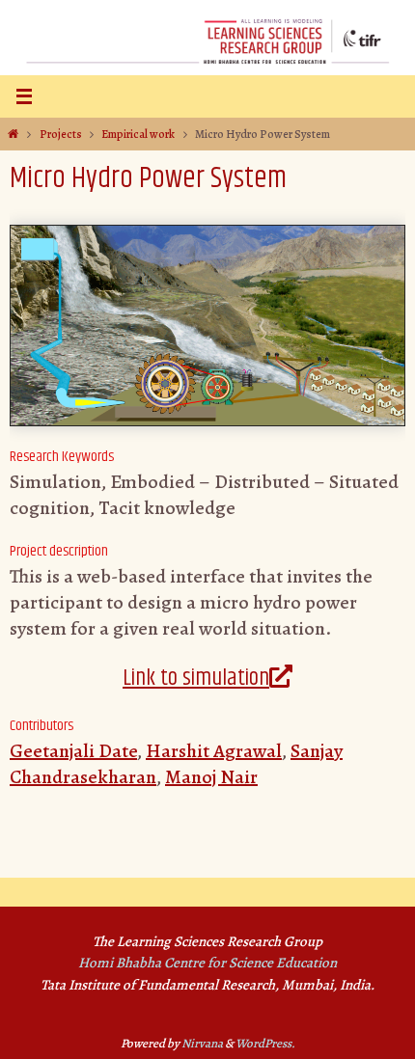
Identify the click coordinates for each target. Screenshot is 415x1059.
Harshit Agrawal (214, 751)
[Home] (13, 134)
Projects (61, 134)
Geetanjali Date (73, 751)
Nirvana (202, 1043)
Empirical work (138, 134)
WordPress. (265, 1043)
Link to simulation (196, 678)
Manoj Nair (211, 777)
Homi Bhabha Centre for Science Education (207, 962)
